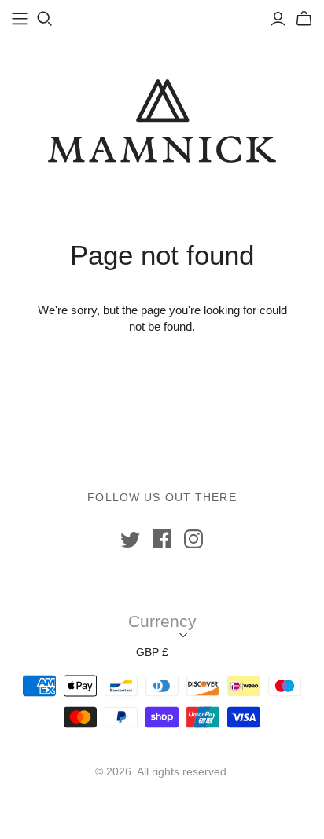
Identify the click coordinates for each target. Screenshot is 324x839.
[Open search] (45, 19)
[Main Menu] (20, 19)
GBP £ (152, 652)
